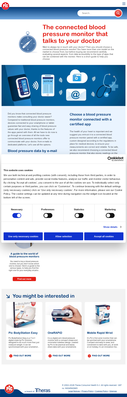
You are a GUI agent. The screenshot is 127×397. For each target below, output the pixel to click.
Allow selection (63, 236)
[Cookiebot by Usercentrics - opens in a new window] (109, 159)
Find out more (24, 279)
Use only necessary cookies (23, 236)
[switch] (48, 215)
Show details (110, 227)
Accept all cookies (104, 236)
